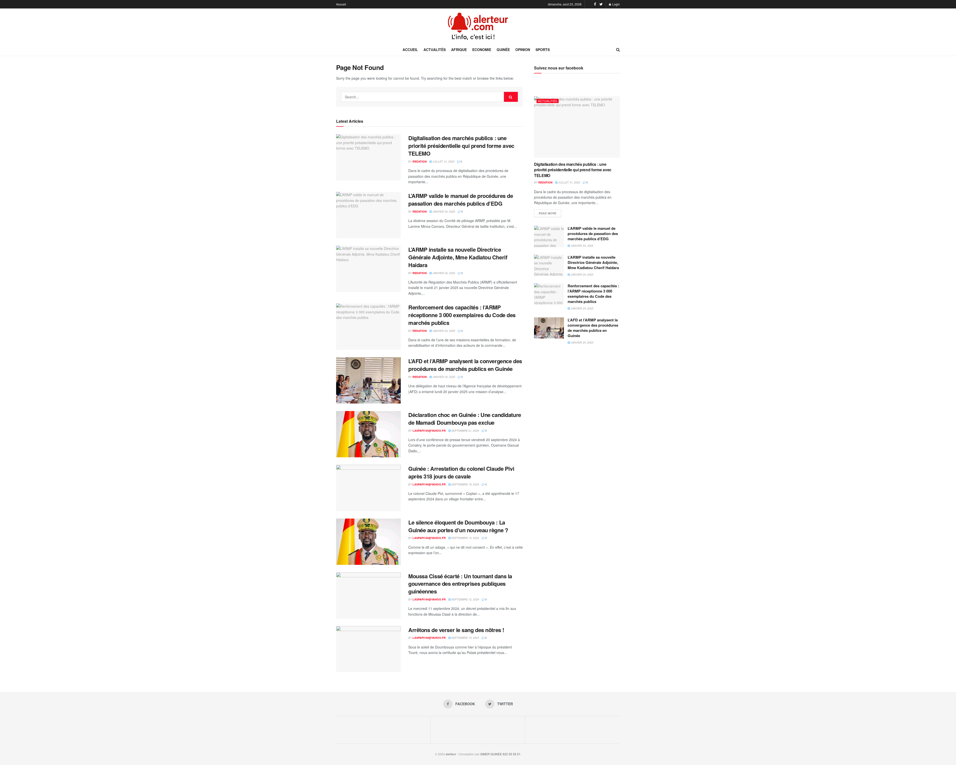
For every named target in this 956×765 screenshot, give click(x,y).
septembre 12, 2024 (465, 599)
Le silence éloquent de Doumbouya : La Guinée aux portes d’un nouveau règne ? (458, 526)
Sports (543, 49)
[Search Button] (511, 97)
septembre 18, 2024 (465, 484)
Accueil (341, 4)
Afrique (459, 49)
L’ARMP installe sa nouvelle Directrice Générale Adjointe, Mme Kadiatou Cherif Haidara (457, 257)
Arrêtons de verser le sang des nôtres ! (456, 630)
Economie (481, 49)
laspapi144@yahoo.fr (429, 430)
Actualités (434, 49)
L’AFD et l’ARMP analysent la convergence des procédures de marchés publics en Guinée (465, 365)
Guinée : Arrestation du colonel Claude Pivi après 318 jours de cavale (461, 472)
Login (615, 4)
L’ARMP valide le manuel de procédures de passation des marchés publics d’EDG (460, 199)
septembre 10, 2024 (465, 638)
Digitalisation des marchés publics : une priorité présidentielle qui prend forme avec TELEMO (461, 145)
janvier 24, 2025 (443, 211)
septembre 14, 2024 (465, 538)
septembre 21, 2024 (465, 430)
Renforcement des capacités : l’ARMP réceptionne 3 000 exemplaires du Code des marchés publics (462, 315)
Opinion (522, 49)
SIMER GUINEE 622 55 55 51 (500, 754)
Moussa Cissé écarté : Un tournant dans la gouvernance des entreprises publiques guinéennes (460, 583)
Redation (420, 161)
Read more (547, 213)
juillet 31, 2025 (443, 161)
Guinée (503, 49)
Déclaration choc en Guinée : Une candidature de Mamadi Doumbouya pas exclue (464, 418)
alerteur (451, 754)
